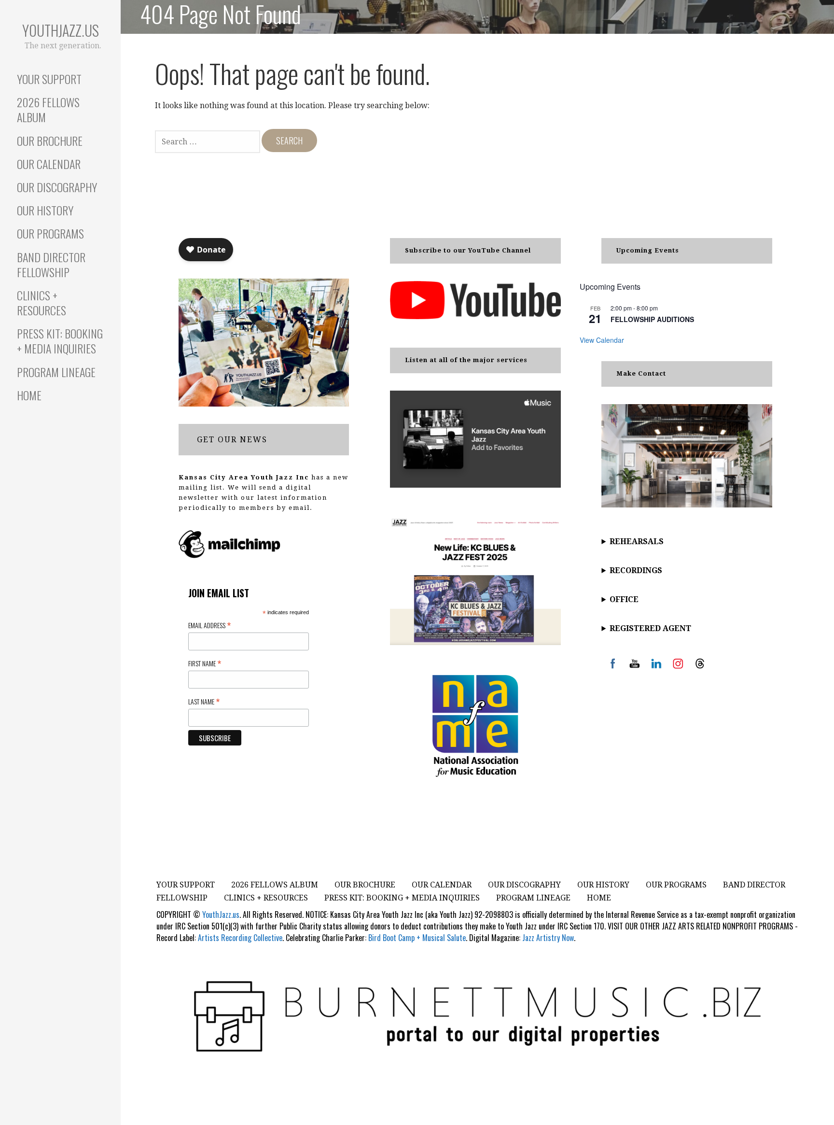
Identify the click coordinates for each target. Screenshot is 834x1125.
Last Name (204, 701)
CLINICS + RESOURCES (41, 302)
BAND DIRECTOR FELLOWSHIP (51, 264)
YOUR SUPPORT (49, 78)
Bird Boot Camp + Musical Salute (417, 937)
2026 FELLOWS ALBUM (48, 109)
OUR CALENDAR (49, 163)
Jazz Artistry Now (548, 937)
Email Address (209, 625)
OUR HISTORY (45, 210)
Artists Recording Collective (240, 937)
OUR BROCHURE (50, 140)
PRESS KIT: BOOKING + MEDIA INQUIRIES (60, 340)
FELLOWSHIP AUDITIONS (652, 319)
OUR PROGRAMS (50, 233)
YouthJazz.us (60, 30)
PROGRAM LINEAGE (56, 371)
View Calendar (602, 340)
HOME (29, 395)
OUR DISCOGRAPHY (57, 187)
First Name (204, 663)
